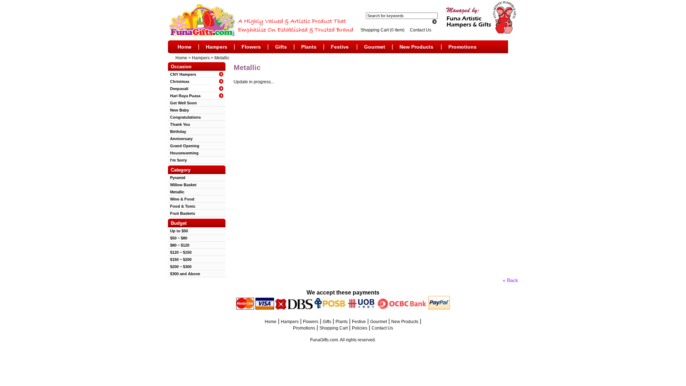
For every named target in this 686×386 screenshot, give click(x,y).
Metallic (221, 57)
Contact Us (420, 30)
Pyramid (176, 177)
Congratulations (184, 117)
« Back (510, 280)
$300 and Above (184, 274)
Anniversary (180, 139)
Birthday (177, 131)
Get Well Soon (182, 103)
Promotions (462, 47)
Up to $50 (178, 231)
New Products (416, 47)
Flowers (251, 47)
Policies (359, 328)
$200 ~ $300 (180, 266)
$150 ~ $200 (180, 259)
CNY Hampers (182, 74)
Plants (309, 47)
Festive (340, 47)
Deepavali (178, 88)
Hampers (216, 47)
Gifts (281, 47)
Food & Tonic (181, 206)
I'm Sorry (177, 160)
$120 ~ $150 (180, 252)
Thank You (179, 124)
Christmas (178, 81)
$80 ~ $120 (178, 245)
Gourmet (374, 47)
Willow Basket (182, 185)
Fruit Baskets (181, 213)
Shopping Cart (333, 328)
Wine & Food (181, 199)
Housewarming (183, 153)
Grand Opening (183, 146)
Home (185, 47)
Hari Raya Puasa (184, 96)
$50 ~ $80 (177, 238)
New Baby (178, 110)
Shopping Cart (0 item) (383, 30)
